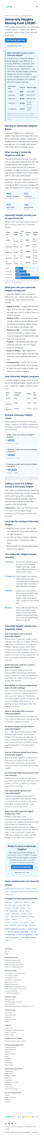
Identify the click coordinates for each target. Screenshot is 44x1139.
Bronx (17, 15)
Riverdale (15, 922)
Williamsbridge (23, 925)
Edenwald (15, 908)
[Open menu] (37, 7)
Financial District (10, 1054)
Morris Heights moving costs (14, 888)
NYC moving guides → (26, 934)
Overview (8, 1013)
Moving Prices (9, 15)
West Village (9, 1065)
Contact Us (8, 1028)
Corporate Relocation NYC (14, 965)
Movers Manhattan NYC (14, 1045)
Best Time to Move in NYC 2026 (15, 989)
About (7, 951)
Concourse (11, 905)
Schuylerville (24, 922)
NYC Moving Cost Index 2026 (15, 973)
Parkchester (15, 916)
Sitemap (35, 1132)
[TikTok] (6, 1123)
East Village (9, 1063)
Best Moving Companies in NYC (15, 986)
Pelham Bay (24, 916)
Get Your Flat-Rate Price (16, 40)
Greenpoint (8, 1080)
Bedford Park (18, 902)
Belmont (27, 902)
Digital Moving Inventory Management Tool (19, 1006)
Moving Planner (10, 1004)
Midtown (8, 1017)
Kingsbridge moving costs (18, 891)
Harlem (7, 1021)
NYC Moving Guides (11, 975)
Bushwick (8, 1078)
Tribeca (7, 1060)
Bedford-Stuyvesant (12, 1082)
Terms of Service (10, 1032)
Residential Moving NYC (13, 960)
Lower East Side (10, 1019)
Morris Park (15, 914)
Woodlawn (32, 925)
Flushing (7, 1099)
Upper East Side (10, 1015)
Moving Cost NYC (11, 982)
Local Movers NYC (11, 978)
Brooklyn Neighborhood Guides (15, 1041)
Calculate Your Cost (14, 46)
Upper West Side (10, 1049)
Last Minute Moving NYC (13, 962)
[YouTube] (12, 1123)
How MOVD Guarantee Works (14, 1030)
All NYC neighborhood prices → (16, 929)
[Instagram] (15, 1123)
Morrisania (23, 914)
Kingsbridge (14, 911)
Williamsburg (9, 1071)
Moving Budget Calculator (13, 1002)
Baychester (8, 902)
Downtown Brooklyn (11, 1089)
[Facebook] (9, 1123)
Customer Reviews (11, 991)
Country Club (21, 905)
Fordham (23, 908)
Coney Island (9, 1087)
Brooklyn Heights (10, 1076)
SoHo (6, 1056)
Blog (6, 954)
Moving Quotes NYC (12, 984)
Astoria (7, 1095)
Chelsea (7, 1058)
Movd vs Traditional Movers (14, 967)
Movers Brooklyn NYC (13, 1069)
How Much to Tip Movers (13, 980)
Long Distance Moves (12, 993)
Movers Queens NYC (13, 1093)
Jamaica (8, 1102)
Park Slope (8, 1073)
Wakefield (13, 925)
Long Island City (10, 1097)
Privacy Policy (9, 1034)
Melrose (21, 911)
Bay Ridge (8, 1084)
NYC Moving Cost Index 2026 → (19, 932)
